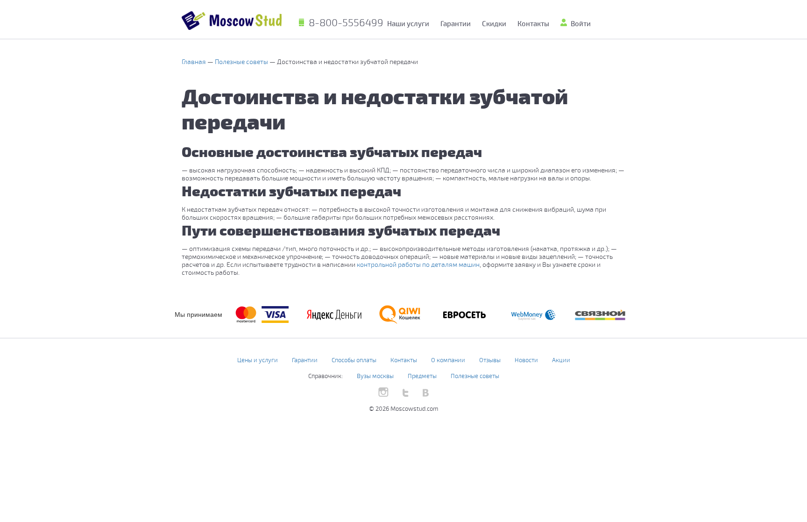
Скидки (494, 23)
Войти (581, 23)
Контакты (533, 23)
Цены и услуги (257, 360)
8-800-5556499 (346, 22)
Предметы (422, 375)
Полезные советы (242, 61)
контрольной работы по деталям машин (418, 264)
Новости (526, 360)
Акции (561, 360)
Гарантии (455, 23)
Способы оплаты (354, 360)
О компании (448, 360)
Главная (194, 61)
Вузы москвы (375, 375)
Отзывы (490, 360)
